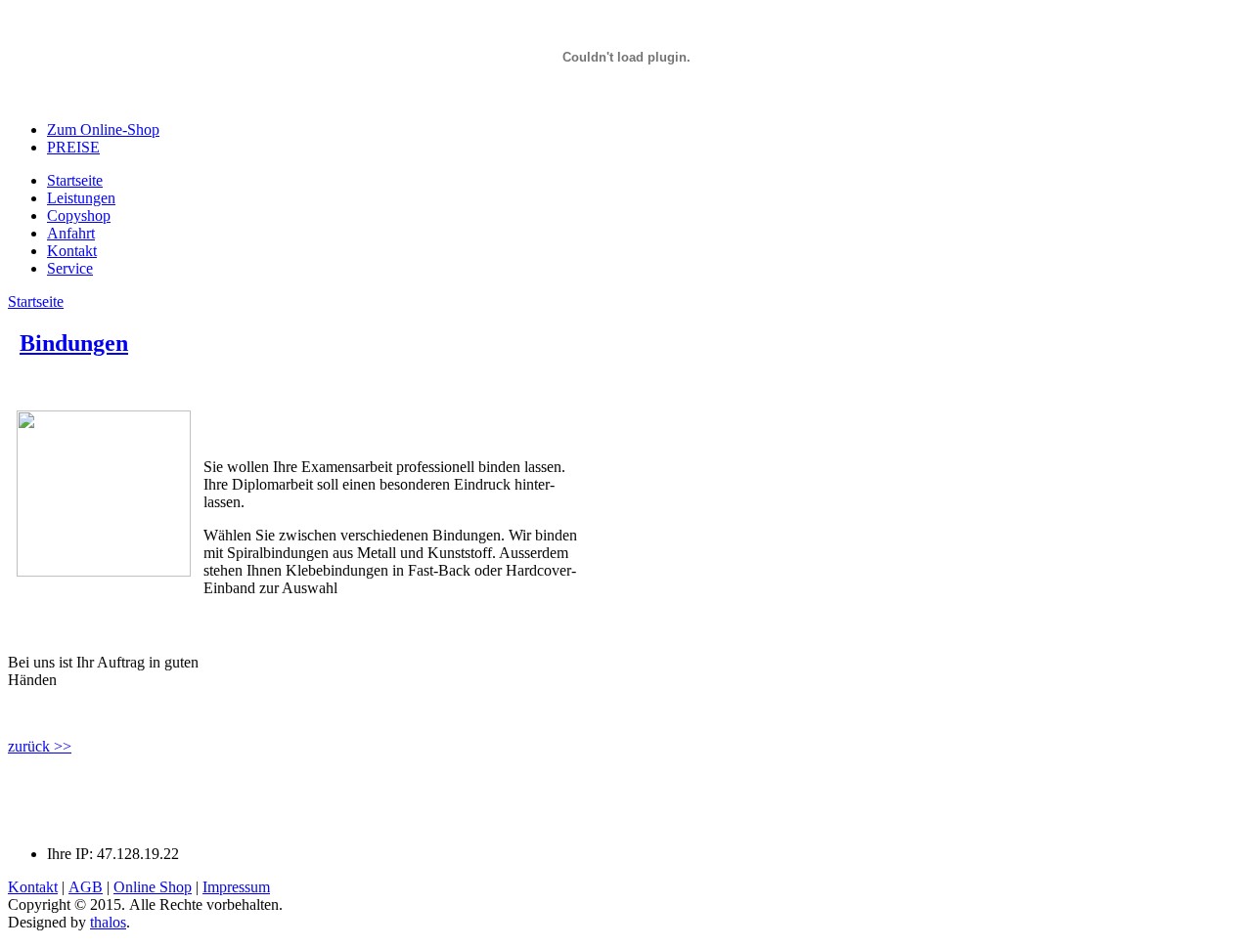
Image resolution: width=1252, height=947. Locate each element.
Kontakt (72, 250)
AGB (85, 887)
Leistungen (81, 198)
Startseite (75, 180)
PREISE (73, 147)
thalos (108, 922)
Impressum (236, 887)
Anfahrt (71, 233)
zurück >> (39, 746)
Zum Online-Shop (103, 129)
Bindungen (74, 343)
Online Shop (152, 887)
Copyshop (79, 215)
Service (70, 268)
